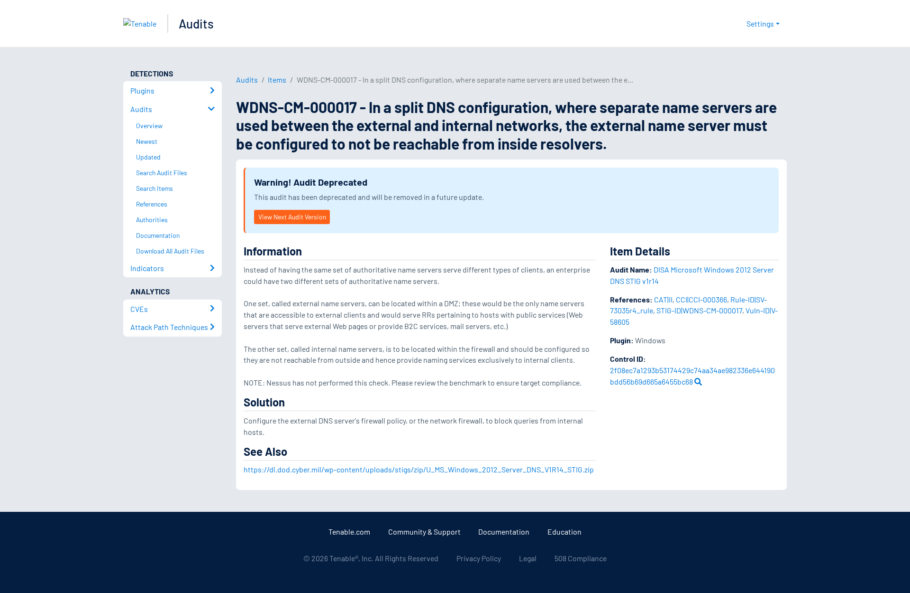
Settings (760, 23)
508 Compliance (581, 558)
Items (277, 79)
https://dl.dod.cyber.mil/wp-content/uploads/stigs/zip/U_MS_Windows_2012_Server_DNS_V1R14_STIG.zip (419, 469)
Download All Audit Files (170, 251)
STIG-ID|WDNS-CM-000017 (699, 310)
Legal (528, 558)
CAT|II (663, 299)
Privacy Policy (478, 558)
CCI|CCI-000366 (701, 299)
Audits (196, 23)
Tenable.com (349, 531)
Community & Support (424, 531)
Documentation (503, 531)
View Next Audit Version (292, 217)
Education (564, 531)
